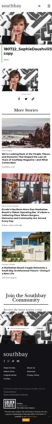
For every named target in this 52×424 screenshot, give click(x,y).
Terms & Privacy (10, 392)
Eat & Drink (6, 206)
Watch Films (9, 371)
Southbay (20, 403)
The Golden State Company (26, 408)
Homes (5, 264)
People (9, 151)
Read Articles (9, 368)
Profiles (7, 379)
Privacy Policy (33, 375)
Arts (3, 151)
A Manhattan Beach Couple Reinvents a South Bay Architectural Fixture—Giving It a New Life (26, 270)
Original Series (10, 375)
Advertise (31, 371)
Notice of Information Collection (16, 394)
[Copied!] (33, 99)
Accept (26, 420)
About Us (31, 368)
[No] (49, 416)
